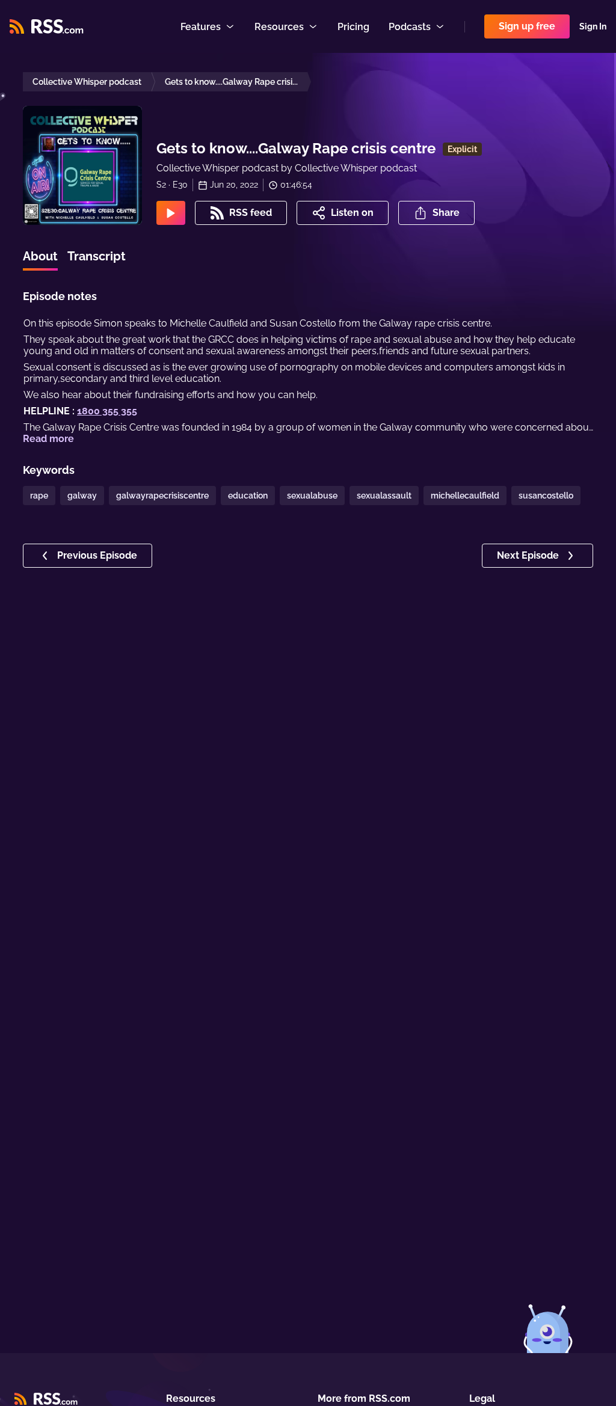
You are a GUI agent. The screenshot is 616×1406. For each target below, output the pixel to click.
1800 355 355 (107, 411)
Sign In (592, 26)
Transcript (96, 256)
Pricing (353, 26)
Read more (48, 438)
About (40, 256)
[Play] (170, 213)
